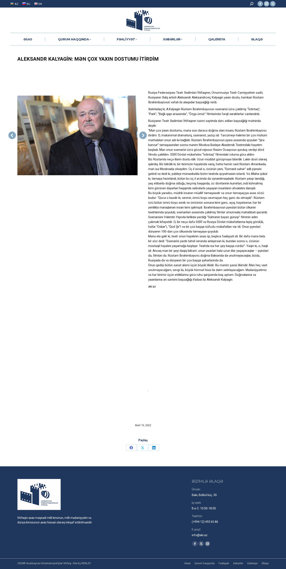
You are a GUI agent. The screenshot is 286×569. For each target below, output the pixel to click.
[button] (12, 135)
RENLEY (86, 563)
